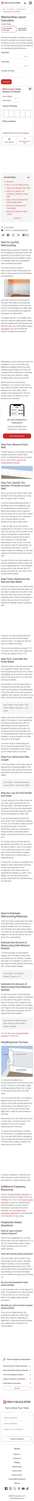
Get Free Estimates (17, 436)
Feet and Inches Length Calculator (15, 1366)
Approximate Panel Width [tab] (22, 29)
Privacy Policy (17, 1475)
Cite (26, 235)
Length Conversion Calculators (14, 1379)
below (26, 133)
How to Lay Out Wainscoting (17, 185)
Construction (10, 9)
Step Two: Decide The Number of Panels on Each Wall (17, 194)
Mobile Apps (17, 1467)
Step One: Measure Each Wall (18, 188)
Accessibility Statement (17, 1479)
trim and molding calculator (18, 1194)
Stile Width (5, 62)
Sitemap (17, 1483)
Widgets (17, 1462)
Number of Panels (7, 71)
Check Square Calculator (12, 1383)
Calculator (10, 182)
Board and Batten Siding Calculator (15, 1370)
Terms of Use (17, 1471)
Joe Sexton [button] (10, 227)
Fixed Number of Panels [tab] (7, 29)
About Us (17, 1454)
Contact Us (17, 1458)
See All (17, 1388)
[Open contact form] (30, 89)
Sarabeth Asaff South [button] (20, 230)
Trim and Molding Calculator (13, 1375)
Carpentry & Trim (21, 9)
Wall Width (5, 53)
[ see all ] (17, 218)
